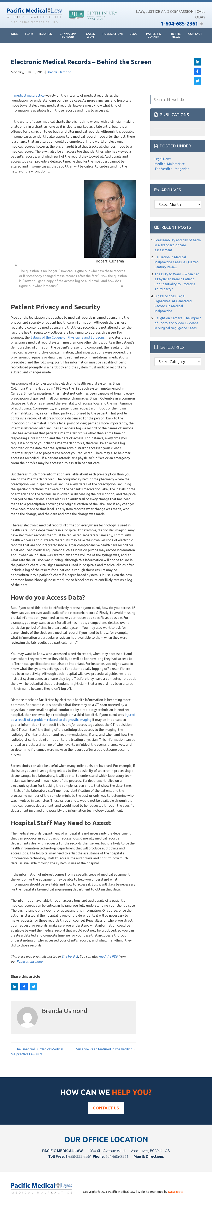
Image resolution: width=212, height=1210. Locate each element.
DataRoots (175, 1191)
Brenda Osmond (59, 72)
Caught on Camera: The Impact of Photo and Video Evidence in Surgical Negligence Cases (177, 323)
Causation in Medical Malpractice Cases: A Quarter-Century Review (176, 262)
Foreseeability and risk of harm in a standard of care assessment (177, 245)
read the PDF (108, 956)
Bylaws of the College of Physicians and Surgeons (67, 337)
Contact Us (106, 1108)
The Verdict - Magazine (171, 169)
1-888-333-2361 (78, 1156)
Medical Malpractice (169, 164)
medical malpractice (29, 95)
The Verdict (69, 956)
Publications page (29, 961)
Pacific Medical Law (34, 13)
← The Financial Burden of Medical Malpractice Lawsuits (37, 1051)
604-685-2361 (117, 1156)
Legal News (162, 159)
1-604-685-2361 (179, 24)
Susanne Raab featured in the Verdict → (106, 1049)
